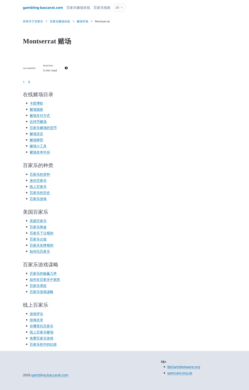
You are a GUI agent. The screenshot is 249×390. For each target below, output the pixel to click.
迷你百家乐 (38, 180)
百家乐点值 (38, 239)
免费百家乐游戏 (41, 338)
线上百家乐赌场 (41, 332)
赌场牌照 (36, 140)
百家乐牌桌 (38, 227)
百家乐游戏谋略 (41, 291)
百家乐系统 (38, 285)
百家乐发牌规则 (41, 245)
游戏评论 (36, 313)
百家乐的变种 (40, 174)
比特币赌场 (38, 121)
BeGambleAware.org (183, 367)
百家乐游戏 (38, 198)
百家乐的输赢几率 (43, 273)
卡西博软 (36, 103)
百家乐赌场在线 (78, 7)
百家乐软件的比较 (43, 344)
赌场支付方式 (40, 115)
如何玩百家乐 (40, 251)
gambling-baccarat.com (49, 375)
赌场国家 (36, 109)
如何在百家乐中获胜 (45, 279)
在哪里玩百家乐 (41, 326)
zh (117, 7)
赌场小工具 (38, 146)
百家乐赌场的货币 (43, 127)
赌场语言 (36, 133)
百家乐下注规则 (41, 233)
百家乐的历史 (40, 192)
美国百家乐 (38, 220)
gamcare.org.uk (179, 373)
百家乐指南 (102, 7)
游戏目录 (36, 320)
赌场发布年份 (40, 152)
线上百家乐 (38, 186)
